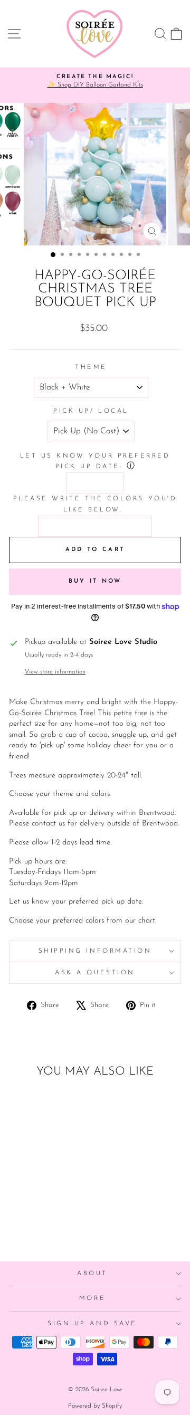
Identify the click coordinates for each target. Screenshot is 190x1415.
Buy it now (95, 581)
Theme (91, 367)
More (92, 1298)
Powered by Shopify (95, 1406)
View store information (55, 672)
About (92, 1273)
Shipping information (95, 951)
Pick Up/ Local (90, 411)
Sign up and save (92, 1324)
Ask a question (95, 973)
